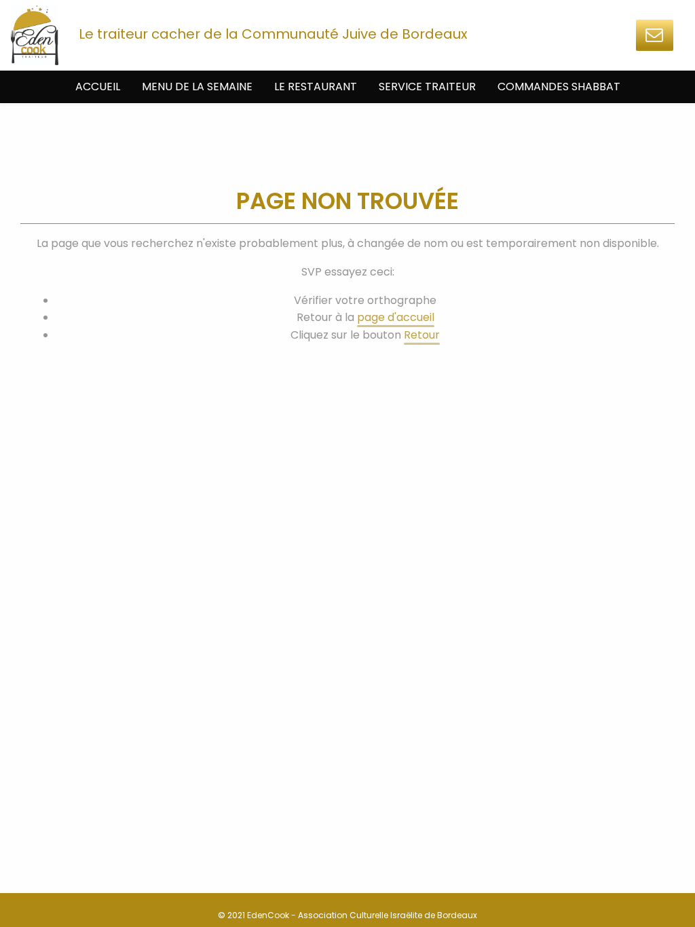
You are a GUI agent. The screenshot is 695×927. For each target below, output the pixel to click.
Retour (422, 335)
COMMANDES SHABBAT (558, 86)
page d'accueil (395, 317)
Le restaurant (315, 86)
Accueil (97, 86)
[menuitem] (97, 87)
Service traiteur (427, 86)
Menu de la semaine (197, 86)
